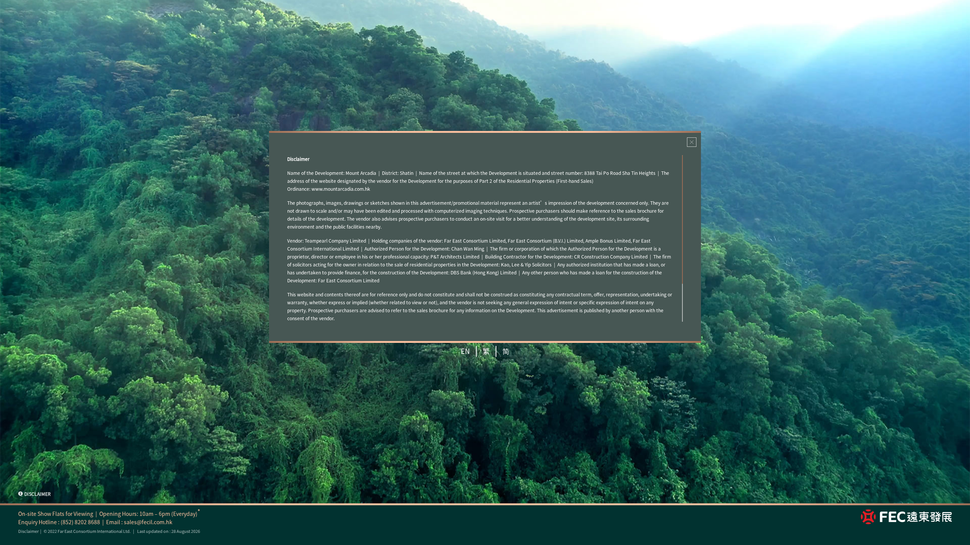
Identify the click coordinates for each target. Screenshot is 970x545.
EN (465, 351)
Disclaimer (28, 531)
